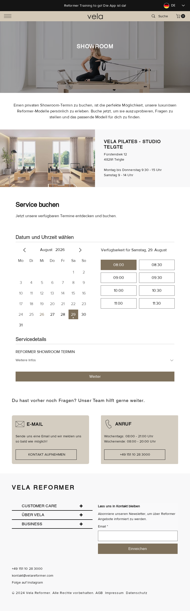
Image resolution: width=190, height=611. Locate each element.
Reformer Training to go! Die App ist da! (95, 5)
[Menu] (7, 16)
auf (24, 582)
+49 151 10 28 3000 (27, 568)
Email (103, 526)
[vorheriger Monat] (24, 250)
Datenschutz (136, 593)
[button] (181, 16)
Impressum (114, 593)
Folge (16, 582)
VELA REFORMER (43, 487)
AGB (99, 593)
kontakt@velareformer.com (32, 575)
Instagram (35, 582)
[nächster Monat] (80, 250)
